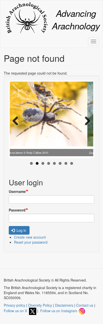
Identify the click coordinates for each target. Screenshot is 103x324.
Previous (17, 120)
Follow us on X (16, 310)
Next (86, 120)
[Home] (26, 17)
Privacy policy (14, 305)
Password (17, 209)
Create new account (30, 237)
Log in (21, 230)
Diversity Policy (40, 305)
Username (17, 191)
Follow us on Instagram (59, 310)
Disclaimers (64, 305)
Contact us (84, 305)
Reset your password (31, 242)
